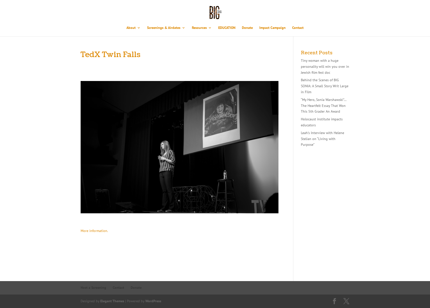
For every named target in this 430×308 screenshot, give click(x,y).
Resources (199, 28)
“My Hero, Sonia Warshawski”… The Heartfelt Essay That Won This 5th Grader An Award (323, 105)
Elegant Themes (112, 301)
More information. (94, 231)
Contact (298, 28)
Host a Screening (93, 287)
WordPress (153, 301)
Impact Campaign (272, 28)
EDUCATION (226, 28)
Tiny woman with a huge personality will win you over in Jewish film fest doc (325, 66)
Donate (247, 28)
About (131, 28)
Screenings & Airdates (163, 28)
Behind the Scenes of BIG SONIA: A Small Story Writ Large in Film (324, 86)
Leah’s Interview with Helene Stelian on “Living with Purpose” (322, 139)
